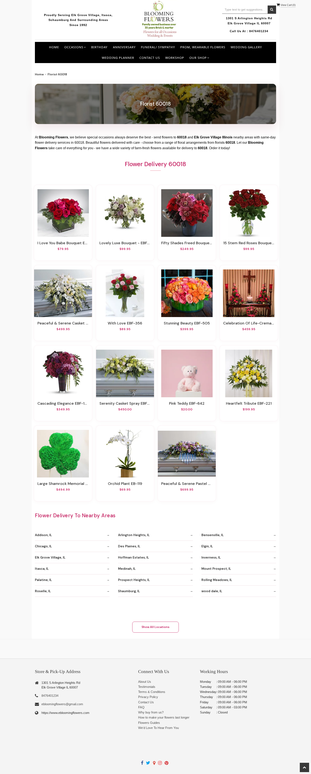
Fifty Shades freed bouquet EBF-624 (186, 243)
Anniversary (124, 47)
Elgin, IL (207, 546)
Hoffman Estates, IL (133, 557)
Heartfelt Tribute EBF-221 (249, 403)
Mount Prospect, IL (216, 569)
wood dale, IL (211, 591)
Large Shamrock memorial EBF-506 (63, 483)
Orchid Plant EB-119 (125, 483)
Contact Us (149, 58)
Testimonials (146, 686)
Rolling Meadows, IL (216, 580)
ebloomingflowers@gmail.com (62, 704)
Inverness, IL (211, 557)
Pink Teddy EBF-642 (187, 403)
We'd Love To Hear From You (158, 728)
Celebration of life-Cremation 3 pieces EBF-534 (248, 323)
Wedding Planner (118, 58)
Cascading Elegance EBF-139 (63, 403)
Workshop (174, 58)
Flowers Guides (149, 722)
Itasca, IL (42, 569)
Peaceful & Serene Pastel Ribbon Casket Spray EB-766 (186, 483)
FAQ (141, 707)
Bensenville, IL (212, 535)
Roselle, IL (43, 591)
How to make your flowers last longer (163, 717)
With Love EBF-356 (125, 323)
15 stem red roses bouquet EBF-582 (248, 243)
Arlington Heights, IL (134, 535)
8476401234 (258, 31)
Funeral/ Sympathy (158, 47)
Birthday (99, 47)
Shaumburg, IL (129, 591)
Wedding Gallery (246, 47)
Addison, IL (43, 535)
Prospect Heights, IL (134, 580)
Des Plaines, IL (129, 546)
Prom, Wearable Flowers (202, 47)
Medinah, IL (127, 569)
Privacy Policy (148, 697)
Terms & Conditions (151, 692)
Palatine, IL (43, 580)
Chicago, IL (43, 546)
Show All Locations (155, 627)
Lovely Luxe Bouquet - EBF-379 (125, 243)
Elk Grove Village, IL (50, 557)
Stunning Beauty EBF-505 (187, 323)
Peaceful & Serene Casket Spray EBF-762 (63, 323)
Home (54, 47)
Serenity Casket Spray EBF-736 (125, 403)
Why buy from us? (151, 712)
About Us (144, 681)
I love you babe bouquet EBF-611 (63, 243)
